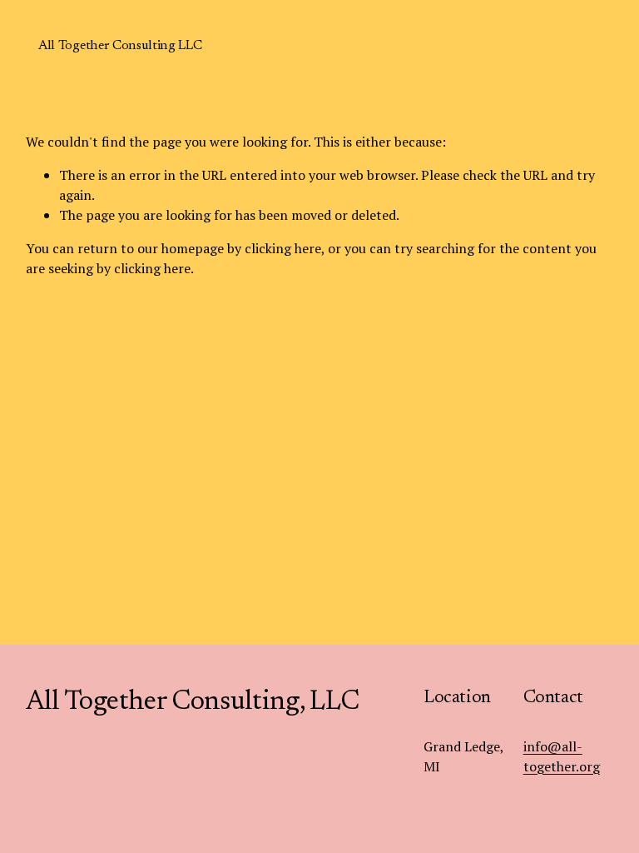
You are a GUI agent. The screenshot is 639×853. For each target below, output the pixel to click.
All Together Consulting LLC (119, 45)
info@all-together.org (561, 756)
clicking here (283, 248)
